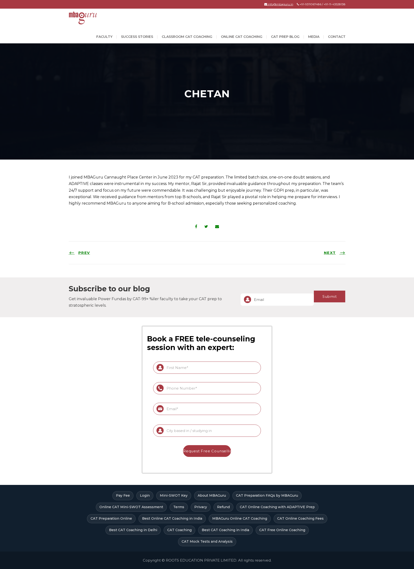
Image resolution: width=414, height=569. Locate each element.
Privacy (200, 507)
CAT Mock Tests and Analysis (207, 541)
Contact (336, 36)
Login (145, 495)
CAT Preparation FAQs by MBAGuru (267, 495)
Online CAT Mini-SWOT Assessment (131, 507)
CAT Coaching (179, 530)
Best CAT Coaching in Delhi (133, 530)
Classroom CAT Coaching (187, 36)
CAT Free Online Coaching (282, 530)
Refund (223, 507)
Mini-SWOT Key (174, 495)
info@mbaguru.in (280, 4)
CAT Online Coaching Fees (300, 518)
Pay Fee (123, 495)
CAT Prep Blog (285, 36)
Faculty (104, 36)
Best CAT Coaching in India (225, 530)
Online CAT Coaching (241, 36)
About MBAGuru (212, 495)
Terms (178, 507)
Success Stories (137, 36)
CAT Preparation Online (111, 518)
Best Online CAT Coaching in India (172, 518)
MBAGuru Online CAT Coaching (239, 518)
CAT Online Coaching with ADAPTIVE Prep (277, 507)
